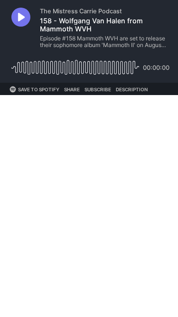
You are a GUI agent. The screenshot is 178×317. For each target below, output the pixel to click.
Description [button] (132, 89)
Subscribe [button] (97, 89)
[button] (20, 17)
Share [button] (72, 89)
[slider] (75, 64)
